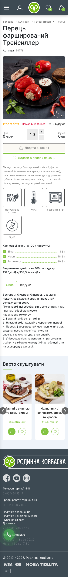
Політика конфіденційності (20, 515)
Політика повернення (16, 511)
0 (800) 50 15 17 (13, 493)
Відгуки (25, 285)
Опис (10, 285)
